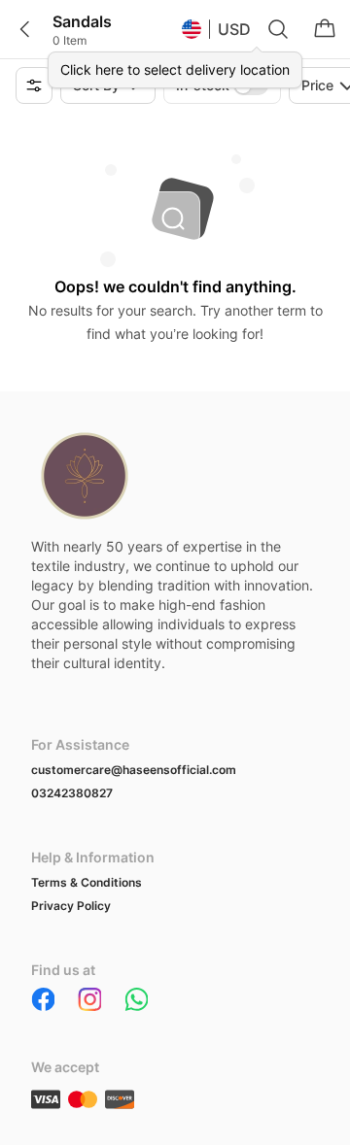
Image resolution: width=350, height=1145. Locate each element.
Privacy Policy (71, 905)
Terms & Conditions (86, 882)
